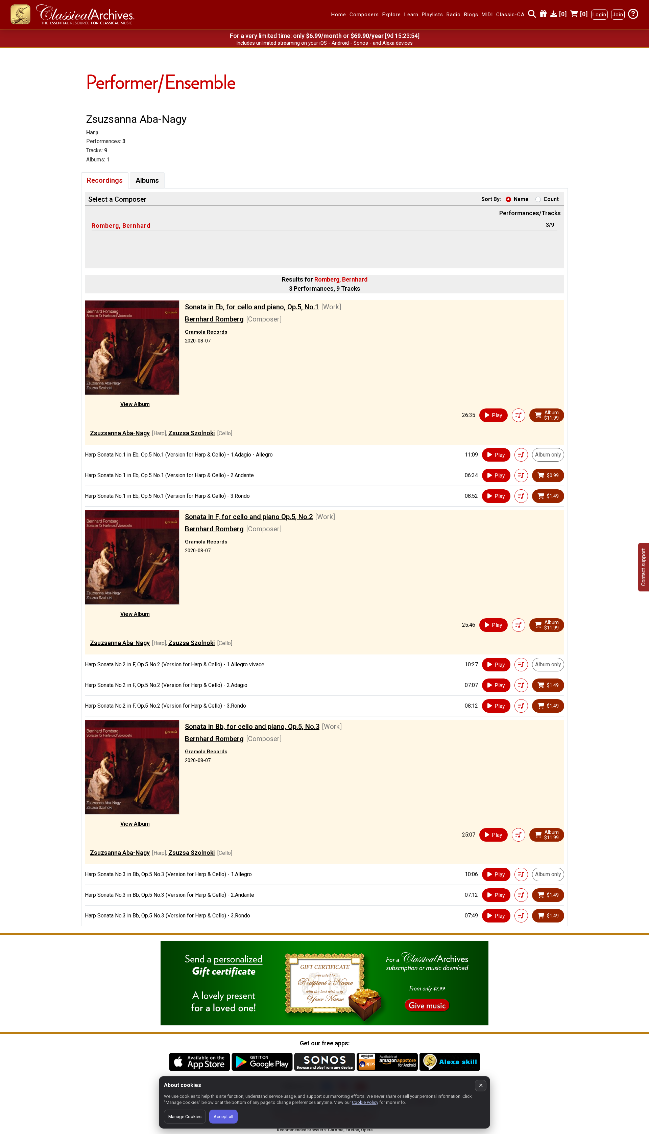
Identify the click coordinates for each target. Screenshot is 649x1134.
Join (617, 15)
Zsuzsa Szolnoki (191, 433)
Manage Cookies (184, 1116)
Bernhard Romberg (214, 319)
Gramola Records (206, 332)
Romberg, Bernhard (121, 225)
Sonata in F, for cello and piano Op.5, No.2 (249, 517)
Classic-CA (510, 15)
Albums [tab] (147, 180)
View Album (135, 404)
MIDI (487, 15)
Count (551, 199)
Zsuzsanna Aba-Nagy (120, 433)
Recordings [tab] (105, 180)
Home (338, 15)
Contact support (643, 567)
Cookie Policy (365, 1102)
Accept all (223, 1116)
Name (521, 199)
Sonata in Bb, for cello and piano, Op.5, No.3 (252, 726)
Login (599, 15)
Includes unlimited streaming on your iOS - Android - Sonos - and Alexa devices (324, 43)
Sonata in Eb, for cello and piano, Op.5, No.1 (252, 307)
